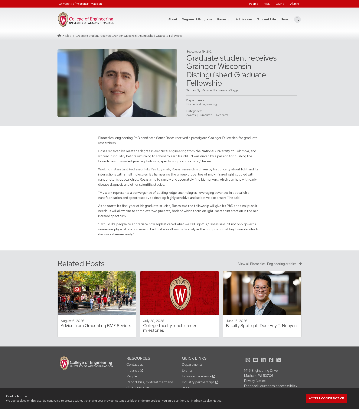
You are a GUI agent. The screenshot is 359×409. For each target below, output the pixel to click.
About (172, 19)
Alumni (294, 4)
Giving (280, 4)
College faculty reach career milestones (170, 328)
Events (187, 370)
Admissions (244, 19)
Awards (191, 115)
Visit (267, 4)
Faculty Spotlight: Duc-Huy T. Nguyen (261, 325)
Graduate (206, 115)
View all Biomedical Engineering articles (267, 264)
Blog (68, 36)
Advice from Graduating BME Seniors (96, 325)
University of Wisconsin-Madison (80, 4)
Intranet (133, 370)
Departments (192, 364)
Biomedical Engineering (201, 104)
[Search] (296, 19)
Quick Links (194, 358)
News (285, 19)
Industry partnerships (198, 382)
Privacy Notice (255, 380)
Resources (138, 358)
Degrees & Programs (198, 19)
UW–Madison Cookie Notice (202, 401)
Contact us (134, 364)
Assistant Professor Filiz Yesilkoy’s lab (142, 169)
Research (224, 19)
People (253, 4)
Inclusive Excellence (197, 376)
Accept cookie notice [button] (326, 398)
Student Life (266, 19)
